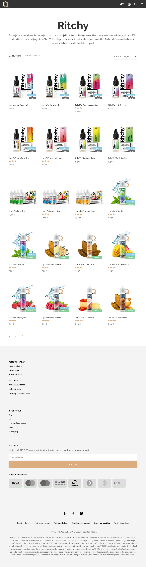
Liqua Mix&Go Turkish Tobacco (84, 264)
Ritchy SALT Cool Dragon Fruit (18, 105)
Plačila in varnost (19, 474)
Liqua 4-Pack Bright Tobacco (17, 211)
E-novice (13, 446)
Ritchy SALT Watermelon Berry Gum (86, 105)
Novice (11, 427)
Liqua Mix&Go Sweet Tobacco (117, 317)
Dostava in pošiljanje (15, 366)
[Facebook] (64, 513)
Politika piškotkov (61, 523)
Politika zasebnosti (42, 523)
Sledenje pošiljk (13, 432)
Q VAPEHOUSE (75, 532)
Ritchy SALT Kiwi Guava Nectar (85, 158)
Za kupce (13, 381)
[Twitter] (73, 513)
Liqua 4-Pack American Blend (51, 211)
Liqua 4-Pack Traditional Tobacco (85, 211)
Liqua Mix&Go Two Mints (116, 211)
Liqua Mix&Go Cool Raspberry (51, 317)
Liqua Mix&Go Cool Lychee (17, 317)
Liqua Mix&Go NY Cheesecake (84, 317)
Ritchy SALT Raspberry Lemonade (52, 158)
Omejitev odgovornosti (81, 523)
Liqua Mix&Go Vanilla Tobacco (51, 264)
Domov (28, 56)
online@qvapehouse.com (19, 423)
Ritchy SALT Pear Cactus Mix (51, 105)
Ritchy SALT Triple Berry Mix (117, 105)
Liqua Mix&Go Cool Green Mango (118, 264)
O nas (10, 415)
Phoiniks (93, 532)
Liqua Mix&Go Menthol (16, 264)
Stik (10, 419)
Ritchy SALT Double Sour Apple (118, 158)
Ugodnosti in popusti (15, 389)
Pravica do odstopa (121, 523)
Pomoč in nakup (17, 362)
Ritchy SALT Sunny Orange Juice (19, 158)
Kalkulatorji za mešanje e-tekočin (19, 393)
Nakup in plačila (14, 370)
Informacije (15, 411)
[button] (122, 4)
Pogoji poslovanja (24, 523)
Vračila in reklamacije (15, 374)
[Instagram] (81, 513)
